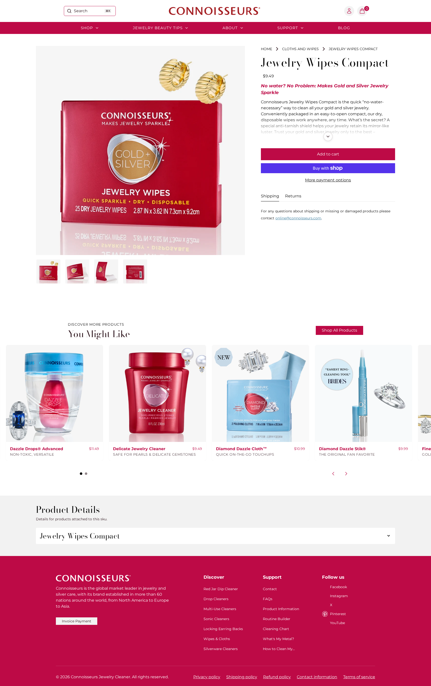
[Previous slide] (333, 474)
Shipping (270, 196)
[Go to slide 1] (81, 473)
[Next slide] (346, 474)
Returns (293, 196)
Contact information (317, 677)
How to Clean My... (279, 649)
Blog (344, 27)
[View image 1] (48, 271)
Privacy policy (206, 677)
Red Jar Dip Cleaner (221, 589)
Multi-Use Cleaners (220, 609)
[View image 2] (77, 271)
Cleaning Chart (276, 629)
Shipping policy (241, 677)
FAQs (267, 599)
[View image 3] (106, 271)
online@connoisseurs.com (298, 218)
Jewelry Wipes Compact (353, 49)
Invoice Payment (76, 621)
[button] (362, 11)
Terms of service (359, 677)
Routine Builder (276, 619)
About (230, 27)
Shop (87, 27)
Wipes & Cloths (217, 639)
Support (287, 27)
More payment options (328, 180)
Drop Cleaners (216, 599)
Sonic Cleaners (216, 619)
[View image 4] (135, 271)
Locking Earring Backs (223, 629)
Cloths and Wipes (300, 49)
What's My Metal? (278, 639)
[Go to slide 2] (86, 473)
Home (266, 49)
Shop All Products (339, 330)
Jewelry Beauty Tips (158, 27)
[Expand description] (327, 136)
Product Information (281, 609)
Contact (270, 589)
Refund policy (277, 677)
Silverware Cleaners (221, 649)
